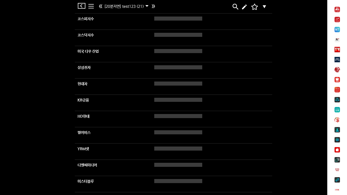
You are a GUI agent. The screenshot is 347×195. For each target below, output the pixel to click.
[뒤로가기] (83, 6)
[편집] (244, 7)
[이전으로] (101, 7)
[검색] (235, 7)
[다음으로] (154, 7)
